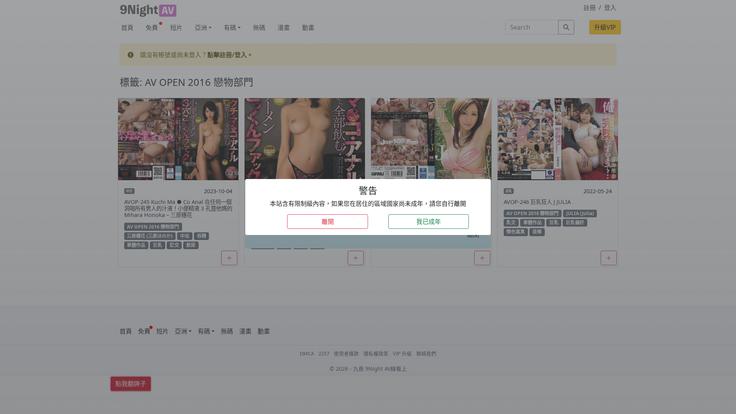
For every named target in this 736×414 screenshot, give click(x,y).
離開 (328, 221)
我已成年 (428, 221)
